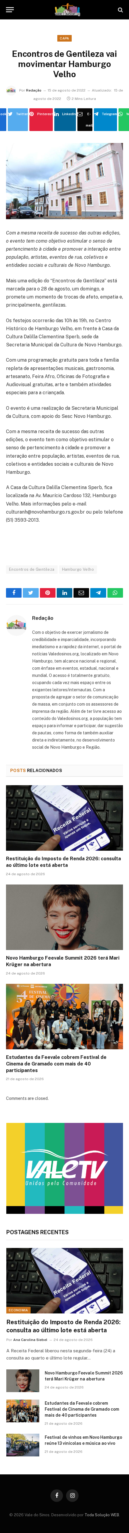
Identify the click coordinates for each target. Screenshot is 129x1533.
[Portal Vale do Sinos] (67, 9)
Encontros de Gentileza (32, 569)
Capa (64, 38)
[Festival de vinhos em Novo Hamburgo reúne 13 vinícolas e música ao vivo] (22, 1445)
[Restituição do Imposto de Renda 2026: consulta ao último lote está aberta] (64, 818)
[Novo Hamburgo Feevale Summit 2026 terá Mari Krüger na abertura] (64, 917)
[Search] (120, 9)
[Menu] (10, 9)
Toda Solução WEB (102, 1515)
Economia (18, 1310)
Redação (33, 90)
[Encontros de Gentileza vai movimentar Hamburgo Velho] (64, 181)
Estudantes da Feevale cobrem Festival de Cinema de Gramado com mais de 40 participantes (56, 1063)
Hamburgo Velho (78, 569)
